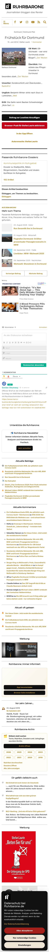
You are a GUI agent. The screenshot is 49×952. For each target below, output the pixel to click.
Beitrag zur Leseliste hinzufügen (24, 117)
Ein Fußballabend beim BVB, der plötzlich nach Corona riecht (24, 467)
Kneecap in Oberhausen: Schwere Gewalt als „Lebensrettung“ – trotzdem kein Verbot (24, 526)
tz (13, 105)
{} (27, 342)
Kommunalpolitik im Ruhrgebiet (20, 163)
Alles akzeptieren (24, 930)
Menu (6, 23)
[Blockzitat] (21, 342)
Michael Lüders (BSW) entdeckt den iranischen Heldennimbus (24, 491)
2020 (30, 757)
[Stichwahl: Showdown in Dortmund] (7, 263)
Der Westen (42, 57)
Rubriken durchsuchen (13, 763)
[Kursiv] (6, 342)
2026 (8, 752)
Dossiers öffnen (10, 765)
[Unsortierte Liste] (18, 342)
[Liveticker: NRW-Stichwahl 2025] (7, 253)
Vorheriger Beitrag (13, 273)
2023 (40, 752)
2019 (40, 757)
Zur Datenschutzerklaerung (16, 923)
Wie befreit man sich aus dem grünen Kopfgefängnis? (21, 797)
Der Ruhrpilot (10, 481)
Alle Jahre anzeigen (12, 768)
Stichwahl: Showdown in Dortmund (30, 264)
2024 (30, 752)
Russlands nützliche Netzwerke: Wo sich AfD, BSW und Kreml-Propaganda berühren (25, 472)
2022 (8, 757)
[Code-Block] (24, 342)
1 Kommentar (37, 42)
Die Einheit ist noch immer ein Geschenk (22, 783)
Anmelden (43, 327)
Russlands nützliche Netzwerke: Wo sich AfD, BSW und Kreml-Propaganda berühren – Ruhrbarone (25, 542)
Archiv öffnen (24, 746)
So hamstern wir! (14, 711)
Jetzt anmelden (24, 448)
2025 (19, 752)
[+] (29, 342)
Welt (15, 95)
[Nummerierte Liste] (15, 342)
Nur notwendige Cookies (24, 938)
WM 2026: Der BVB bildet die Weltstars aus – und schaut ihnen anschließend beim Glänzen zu (26, 517)
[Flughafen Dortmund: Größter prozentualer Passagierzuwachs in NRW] (7, 238)
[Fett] (4, 342)
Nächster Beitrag (36, 273)
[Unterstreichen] (9, 342)
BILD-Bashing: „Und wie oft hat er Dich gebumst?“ (26, 811)
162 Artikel (9, 179)
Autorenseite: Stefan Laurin (25, 141)
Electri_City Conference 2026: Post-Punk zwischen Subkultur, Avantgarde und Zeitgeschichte (26, 486)
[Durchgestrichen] (12, 342)
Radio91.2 (6, 86)
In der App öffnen (24, 133)
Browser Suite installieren (24, 693)
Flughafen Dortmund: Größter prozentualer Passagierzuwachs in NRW (30, 242)
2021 (19, 757)
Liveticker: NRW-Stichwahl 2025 (29, 253)
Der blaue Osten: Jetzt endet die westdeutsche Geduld (24, 614)
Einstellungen (24, 945)
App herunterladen (24, 687)
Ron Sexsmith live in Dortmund (28, 228)
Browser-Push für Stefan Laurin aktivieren (24, 125)
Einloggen (6, 196)
